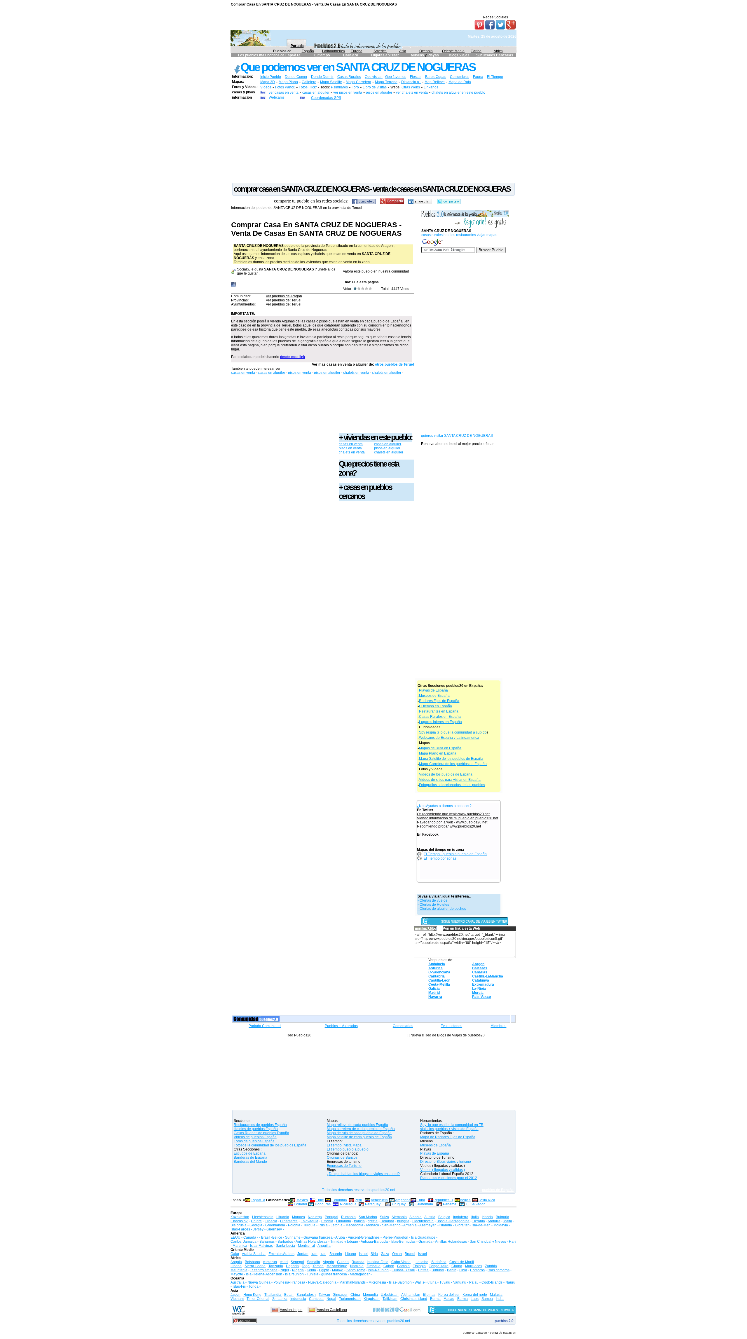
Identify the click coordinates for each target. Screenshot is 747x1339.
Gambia (403, 1266)
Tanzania (275, 1266)
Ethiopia (419, 1266)
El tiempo (322, 55)
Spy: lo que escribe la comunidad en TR (452, 1125)
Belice (277, 1237)
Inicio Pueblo (270, 77)
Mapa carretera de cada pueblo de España (361, 1129)
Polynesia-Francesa (289, 1282)
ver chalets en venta (412, 92)
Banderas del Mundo (250, 1162)
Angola (236, 1262)
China (355, 1295)
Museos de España (434, 696)
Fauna (478, 77)
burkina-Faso (377, 1262)
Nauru (510, 1282)
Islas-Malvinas (261, 1246)
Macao (449, 1299)
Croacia (271, 1221)
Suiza (384, 1217)
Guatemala (424, 1204)
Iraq (323, 1254)
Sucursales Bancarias (494, 55)
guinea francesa (334, 1274)
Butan (289, 1295)
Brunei (410, 1254)
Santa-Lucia (285, 1246)
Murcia (478, 993)
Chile (319, 1200)
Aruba (340, 1237)
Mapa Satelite (331, 82)
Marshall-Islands (352, 1282)
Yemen (318, 1266)
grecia (373, 1221)
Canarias (479, 972)
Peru (358, 1200)
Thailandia (273, 1295)
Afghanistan (410, 1295)
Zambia (491, 1266)
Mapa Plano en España (437, 753)
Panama (449, 1204)
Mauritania (239, 1270)
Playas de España (433, 690)
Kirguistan (372, 1299)
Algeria (328, 1262)
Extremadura (483, 984)
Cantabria (436, 976)
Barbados (285, 1242)
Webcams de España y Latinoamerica (449, 738)
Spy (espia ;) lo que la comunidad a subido (453, 732)
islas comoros (498, 1270)
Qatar (235, 1254)
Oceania (426, 51)
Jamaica (249, 1242)
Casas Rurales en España (440, 717)
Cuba (420, 1200)
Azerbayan (428, 1225)
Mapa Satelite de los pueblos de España (451, 759)
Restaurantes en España (438, 711)
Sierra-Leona (255, 1266)
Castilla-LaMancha (487, 976)
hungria (403, 1221)
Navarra (435, 997)
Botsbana (252, 1262)
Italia (475, 1217)
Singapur (340, 1295)
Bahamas (267, 1242)
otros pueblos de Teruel (394, 364)
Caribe (476, 51)
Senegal (297, 1262)
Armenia (410, 1225)
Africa (498, 51)
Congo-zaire (438, 1266)
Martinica (240, 1246)
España (308, 51)
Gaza (385, 1254)
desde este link (292, 357)
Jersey (258, 1229)
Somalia (313, 1262)
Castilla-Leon (439, 980)
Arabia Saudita (254, 1254)
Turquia (309, 1225)
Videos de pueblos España (255, 1137)
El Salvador (475, 1204)
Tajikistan (390, 1299)
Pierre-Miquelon (395, 1237)
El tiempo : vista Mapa (344, 1145)
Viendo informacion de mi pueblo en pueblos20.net (457, 818)
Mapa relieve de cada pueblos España (357, 1125)
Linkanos (431, 87)
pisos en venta (299, 373)
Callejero (350, 55)
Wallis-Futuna (426, 1282)
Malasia (496, 1295)
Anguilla (324, 1246)
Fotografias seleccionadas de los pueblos (452, 785)
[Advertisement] (373, 141)
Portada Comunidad (265, 1026)
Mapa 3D (267, 82)
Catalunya (480, 980)
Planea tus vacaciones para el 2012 (448, 1178)
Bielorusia (239, 1225)
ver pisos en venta (347, 92)
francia (359, 1221)
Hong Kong (252, 1295)
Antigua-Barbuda (374, 1242)
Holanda (387, 1221)
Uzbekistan (390, 1295)
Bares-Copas (435, 77)
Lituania (282, 1217)
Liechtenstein (262, 1217)
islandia (445, 1225)
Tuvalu (444, 1282)
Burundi (438, 1270)
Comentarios (403, 1026)
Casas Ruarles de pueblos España (261, 1133)
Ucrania (478, 1221)
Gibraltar (462, 1225)
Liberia (236, 1266)
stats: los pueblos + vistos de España (449, 1129)
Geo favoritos (395, 77)
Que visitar (374, 77)
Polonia (294, 1225)
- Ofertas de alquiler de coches (442, 909)
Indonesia (298, 1299)
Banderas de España (250, 1157)
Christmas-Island (413, 1299)
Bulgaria (502, 1217)
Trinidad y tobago (344, 1242)
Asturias (435, 968)
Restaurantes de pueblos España (260, 1125)
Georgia (255, 1225)
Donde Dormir (322, 77)
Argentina (403, 1200)
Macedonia (354, 1225)
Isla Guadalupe (423, 1237)
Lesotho (422, 1262)
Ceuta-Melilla (439, 984)
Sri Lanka (279, 1299)
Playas (433, 55)
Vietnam (237, 1299)
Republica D (443, 1200)
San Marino (368, 1217)
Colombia (339, 1200)
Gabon (388, 1266)
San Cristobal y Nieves (488, 1242)
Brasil (265, 1237)
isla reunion (294, 1274)
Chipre (256, 1221)
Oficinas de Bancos (342, 1157)
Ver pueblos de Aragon (284, 296)
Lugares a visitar (385, 55)
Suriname (293, 1237)
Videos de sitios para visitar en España (450, 780)
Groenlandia (275, 1225)
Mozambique (337, 1266)
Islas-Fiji (239, 1286)
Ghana (456, 1266)
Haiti (512, 1242)
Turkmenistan (350, 1299)
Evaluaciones (451, 1026)
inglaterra (460, 1217)
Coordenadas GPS (326, 98)
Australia (238, 1282)
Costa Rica (486, 1200)
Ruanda (358, 1262)
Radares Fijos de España (439, 701)
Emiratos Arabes (281, 1254)
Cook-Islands (491, 1282)
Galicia (434, 989)
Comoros (477, 1270)
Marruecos (473, 1266)
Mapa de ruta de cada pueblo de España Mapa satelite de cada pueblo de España (359, 1135)
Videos (265, 87)
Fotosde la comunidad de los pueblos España (270, 1145)
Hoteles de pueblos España (256, 1129)
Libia (463, 1270)
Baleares (479, 968)
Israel (363, 1254)
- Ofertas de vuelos (432, 900)
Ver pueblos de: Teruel (283, 300)
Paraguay (373, 1204)
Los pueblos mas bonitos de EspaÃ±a (269, 55)
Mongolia (370, 1295)
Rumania (348, 1217)
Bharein (335, 1254)
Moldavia (500, 1225)
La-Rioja (479, 989)
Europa (356, 51)
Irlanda (487, 1217)
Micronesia (377, 1282)
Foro (355, 87)
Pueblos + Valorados (341, 1026)
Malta (507, 1221)
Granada (425, 1242)
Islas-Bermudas (403, 1242)
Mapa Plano (288, 82)
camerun (270, 1262)
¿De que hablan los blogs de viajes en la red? (363, 1174)
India (500, 1299)
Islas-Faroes (240, 1229)
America (380, 51)
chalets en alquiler (386, 373)
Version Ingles (291, 1310)
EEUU (235, 1237)
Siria (374, 1254)
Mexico (302, 1200)
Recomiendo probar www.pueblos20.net (449, 826)
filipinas (429, 1295)
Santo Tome (355, 1270)
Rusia (323, 1225)
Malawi (337, 1270)
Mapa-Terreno (386, 82)
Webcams (277, 97)
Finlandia (343, 1221)
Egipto (324, 1270)
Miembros (498, 1026)
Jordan (302, 1254)
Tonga (254, 1286)
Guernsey (274, 1229)
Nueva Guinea (258, 1282)
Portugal (331, 1217)
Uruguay (399, 1204)
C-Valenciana (439, 972)
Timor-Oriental (258, 1299)
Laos (475, 1299)
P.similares (339, 87)
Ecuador (300, 1204)
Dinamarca (289, 1221)
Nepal (331, 1299)
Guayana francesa (318, 1237)
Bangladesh (306, 1295)
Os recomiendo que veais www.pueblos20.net (453, 814)
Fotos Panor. (285, 87)
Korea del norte (474, 1295)
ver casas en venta (284, 92)
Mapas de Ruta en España (440, 748)
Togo (306, 1266)
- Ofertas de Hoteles (433, 904)
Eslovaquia (309, 1221)
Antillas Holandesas (311, 1242)
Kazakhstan (240, 1217)
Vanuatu (459, 1282)
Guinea (343, 1262)
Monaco (298, 1217)
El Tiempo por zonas (440, 858)
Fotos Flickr (308, 87)
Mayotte (237, 1274)
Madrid (434, 993)
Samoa (487, 1299)
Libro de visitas (375, 87)
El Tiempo (495, 77)
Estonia (327, 1221)
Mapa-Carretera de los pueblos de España (453, 764)
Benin (451, 1270)
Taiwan (324, 1295)
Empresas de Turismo (344, 1166)
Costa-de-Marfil (461, 1262)
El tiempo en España (435, 706)
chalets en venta (355, 373)
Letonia (337, 1225)
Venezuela (379, 1200)
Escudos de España (250, 1153)
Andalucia (436, 964)
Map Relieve (435, 82)
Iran (314, 1254)
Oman (397, 1254)
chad (284, 1262)
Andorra (494, 1221)
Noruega (315, 1217)
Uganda (292, 1266)
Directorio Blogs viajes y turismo (445, 1162)
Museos (418, 55)
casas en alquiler (315, 92)
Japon (235, 1295)
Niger (284, 1270)
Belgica (444, 1217)
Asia (402, 51)
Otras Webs (411, 87)
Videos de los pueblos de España (445, 774)
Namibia (357, 1266)
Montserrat (306, 1246)
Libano (350, 1254)
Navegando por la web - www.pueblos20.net (452, 822)
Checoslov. (239, 1221)
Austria (429, 1217)
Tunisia (312, 1274)
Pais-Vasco (481, 997)
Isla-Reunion (378, 1270)
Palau (474, 1282)
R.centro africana (263, 1270)
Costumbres (459, 77)
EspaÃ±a (258, 1200)
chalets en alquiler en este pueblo (458, 92)
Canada (249, 1237)
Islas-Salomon (400, 1282)
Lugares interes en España (440, 722)
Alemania (399, 1217)
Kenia (311, 1270)
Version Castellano (332, 1310)
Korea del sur (449, 1295)
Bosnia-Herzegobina (453, 1221)
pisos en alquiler (379, 92)
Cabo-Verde (401, 1262)
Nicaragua (348, 1204)
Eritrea (423, 1270)
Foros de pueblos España (254, 1141)
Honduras (323, 1204)
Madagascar (360, 1274)
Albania (415, 1217)
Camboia (316, 1299)
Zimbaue (373, 1266)
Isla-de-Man (481, 1225)
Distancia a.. (411, 82)
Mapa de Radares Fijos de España (447, 1137)
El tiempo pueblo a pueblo (348, 1149)
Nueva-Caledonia (322, 1282)
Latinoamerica (333, 51)
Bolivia (465, 1200)
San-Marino (391, 1225)
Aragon (478, 964)
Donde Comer (296, 77)
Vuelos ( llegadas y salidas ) (442, 1170)
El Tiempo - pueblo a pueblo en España (455, 854)
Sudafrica (438, 1262)
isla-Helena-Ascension (264, 1274)
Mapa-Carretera (358, 82)
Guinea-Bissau (403, 1270)
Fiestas (415, 77)
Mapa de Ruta (459, 82)
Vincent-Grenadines (364, 1237)
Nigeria (298, 1270)
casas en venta (243, 373)
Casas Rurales (349, 77)
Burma (435, 1299)
